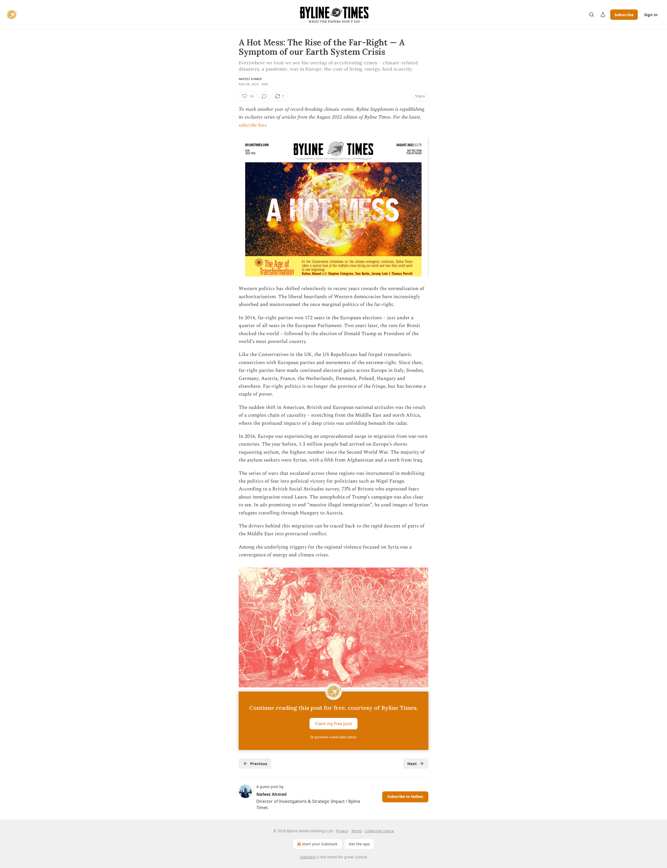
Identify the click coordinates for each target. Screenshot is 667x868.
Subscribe (624, 14)
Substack (308, 856)
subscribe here (253, 125)
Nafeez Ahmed (250, 79)
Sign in (651, 14)
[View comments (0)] (264, 96)
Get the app (359, 843)
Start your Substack (320, 843)
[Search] (591, 14)
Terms (356, 830)
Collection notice (379, 830)
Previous (258, 763)
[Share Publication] (603, 14)
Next (412, 763)
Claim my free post (333, 724)
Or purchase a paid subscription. (333, 737)
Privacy (342, 830)
